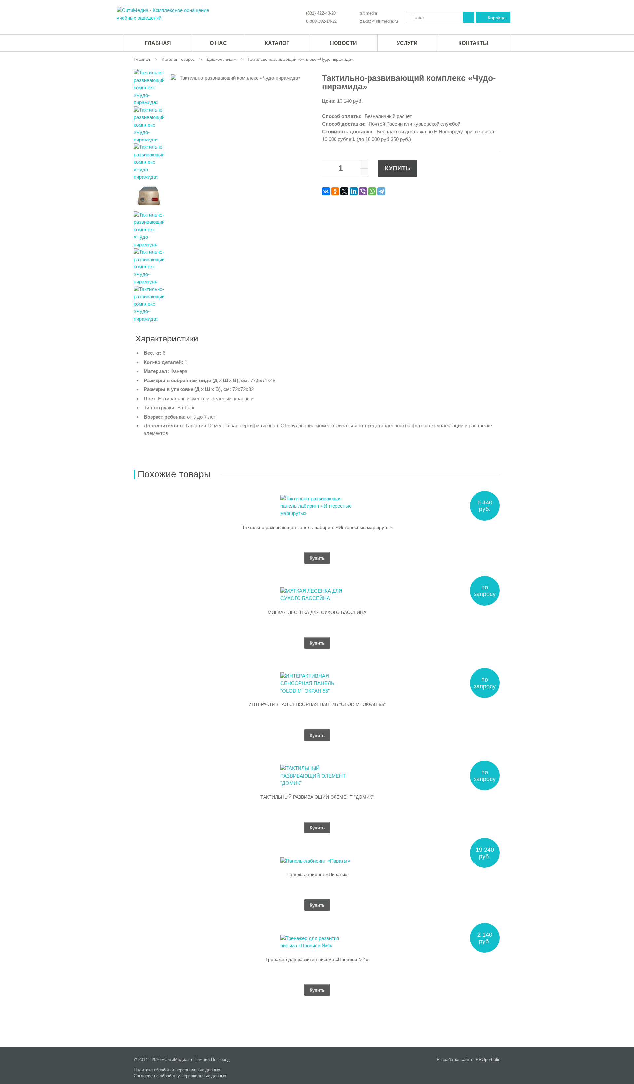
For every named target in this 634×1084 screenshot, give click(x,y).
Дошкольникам (221, 59)
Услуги (407, 43)
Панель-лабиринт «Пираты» (317, 874)
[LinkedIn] (354, 191)
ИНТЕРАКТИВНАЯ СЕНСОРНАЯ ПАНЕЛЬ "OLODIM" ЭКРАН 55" (317, 704)
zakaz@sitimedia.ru (379, 21)
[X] (344, 191)
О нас (218, 43)
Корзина (497, 17)
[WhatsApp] (372, 191)
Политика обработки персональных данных (177, 1069)
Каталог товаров (178, 59)
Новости (343, 43)
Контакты (473, 43)
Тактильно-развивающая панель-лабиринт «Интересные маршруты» (317, 527)
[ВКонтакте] (326, 191)
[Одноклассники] (335, 191)
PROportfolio (488, 1059)
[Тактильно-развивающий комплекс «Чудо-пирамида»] (165, 14)
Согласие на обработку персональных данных (180, 1075)
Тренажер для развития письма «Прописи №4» (317, 959)
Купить (397, 168)
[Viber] (363, 191)
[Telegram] (381, 191)
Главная (142, 59)
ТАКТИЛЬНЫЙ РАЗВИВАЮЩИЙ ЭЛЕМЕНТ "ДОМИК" (317, 797)
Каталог (277, 43)
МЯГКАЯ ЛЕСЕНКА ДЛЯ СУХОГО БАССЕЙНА (317, 612)
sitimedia (368, 13)
